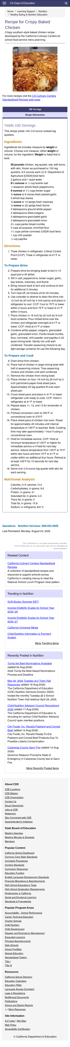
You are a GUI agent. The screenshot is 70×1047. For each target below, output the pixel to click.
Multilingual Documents (17, 997)
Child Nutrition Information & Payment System (29, 635)
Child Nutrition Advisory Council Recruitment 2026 (33, 707)
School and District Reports (19, 1005)
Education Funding (14, 873)
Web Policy (10, 1024)
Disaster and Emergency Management (25, 933)
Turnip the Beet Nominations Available (29, 663)
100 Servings (35, 109)
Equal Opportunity (14, 805)
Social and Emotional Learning (20, 897)
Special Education (14, 953)
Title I (8, 961)
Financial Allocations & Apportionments (25, 881)
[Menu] (4, 3)
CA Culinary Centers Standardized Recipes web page (29, 97)
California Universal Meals (22, 627)
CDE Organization (14, 797)
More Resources (17, 1009)
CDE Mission (11, 793)
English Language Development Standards (27, 877)
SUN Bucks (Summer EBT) (23, 601)
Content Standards (14, 865)
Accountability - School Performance (23, 912)
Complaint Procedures (16, 860)
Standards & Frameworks (18, 901)
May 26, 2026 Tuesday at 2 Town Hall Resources (29, 682)
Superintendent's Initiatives (19, 821)
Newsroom (10, 813)
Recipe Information (35, 115)
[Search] (66, 3)
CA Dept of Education (22, 3)
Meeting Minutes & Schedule (19, 837)
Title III (8, 965)
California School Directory (18, 976)
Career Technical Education (19, 916)
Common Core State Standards (21, 856)
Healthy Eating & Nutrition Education (29, 14)
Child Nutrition (12, 925)
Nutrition (43, 11)
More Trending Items (47, 643)
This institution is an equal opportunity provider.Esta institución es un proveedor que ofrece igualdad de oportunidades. (41, 545)
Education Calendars (15, 981)
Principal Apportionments (18, 941)
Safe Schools (11, 945)
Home (10, 11)
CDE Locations (12, 789)
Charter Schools (13, 920)
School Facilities (13, 949)
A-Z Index (10, 1020)
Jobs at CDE (11, 809)
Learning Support (26, 11)
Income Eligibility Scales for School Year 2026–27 (30, 619)
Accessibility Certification (17, 1029)
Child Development (14, 929)
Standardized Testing (16, 957)
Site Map (21, 1020)
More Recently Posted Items (42, 768)
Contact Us (10, 801)
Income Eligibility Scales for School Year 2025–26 (30, 609)
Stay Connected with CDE (18, 817)
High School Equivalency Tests (20, 885)
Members (10, 841)
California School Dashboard (19, 852)
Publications (11, 1001)
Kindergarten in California (18, 893)
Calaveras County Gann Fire (24, 747)
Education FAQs (13, 985)
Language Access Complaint (19, 989)
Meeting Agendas (14, 833)
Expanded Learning (15, 937)
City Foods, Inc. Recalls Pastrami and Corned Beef (33, 728)
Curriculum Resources (16, 869)
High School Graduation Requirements (25, 889)
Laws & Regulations (15, 993)
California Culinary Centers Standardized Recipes (31, 565)
